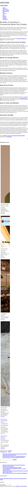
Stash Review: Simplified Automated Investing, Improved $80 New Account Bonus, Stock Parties (15, 454)
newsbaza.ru (5, 19)
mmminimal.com (3, 451)
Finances (4, 13)
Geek (4, 12)
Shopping (4, 17)
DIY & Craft (5, 8)
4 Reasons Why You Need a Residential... (4, 250)
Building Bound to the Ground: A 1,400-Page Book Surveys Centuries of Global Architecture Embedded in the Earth (14, 457)
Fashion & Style (6, 11)
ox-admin (10, 450)
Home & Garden (6, 10)
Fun (3, 14)
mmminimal (9, 136)
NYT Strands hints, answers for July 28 (5, 442)
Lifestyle (4, 15)
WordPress (18, 486)
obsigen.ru (5, 18)
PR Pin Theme (24, 486)
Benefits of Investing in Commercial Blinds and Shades (14, 135)
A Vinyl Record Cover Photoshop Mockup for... (4, 425)
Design (4, 7)
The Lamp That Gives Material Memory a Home (12, 467)
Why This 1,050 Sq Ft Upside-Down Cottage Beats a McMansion (15, 473)
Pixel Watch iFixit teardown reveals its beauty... (4, 206)
